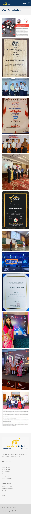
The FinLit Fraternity (7, 467)
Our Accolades (6, 471)
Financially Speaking (7, 488)
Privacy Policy (5, 476)
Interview (4, 474)
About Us (4, 465)
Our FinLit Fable (6, 469)
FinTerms (4, 493)
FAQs (3, 495)
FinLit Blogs (5, 491)
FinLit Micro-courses (7, 486)
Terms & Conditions (7, 478)
